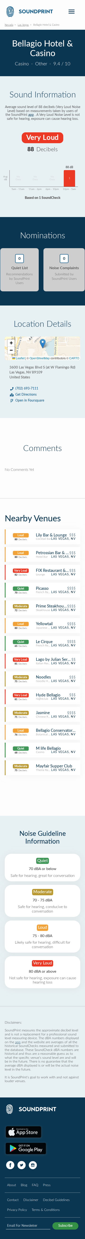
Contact (13, 1200)
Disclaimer (30, 1200)
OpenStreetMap (40, 358)
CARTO (74, 358)
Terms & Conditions (46, 1210)
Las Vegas (23, 25)
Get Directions (26, 394)
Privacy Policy (17, 1210)
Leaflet (20, 358)
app (31, 115)
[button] (43, 343)
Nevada (9, 25)
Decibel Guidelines (56, 1200)
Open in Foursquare (29, 400)
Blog (24, 1185)
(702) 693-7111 (26, 388)
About (11, 1185)
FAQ (35, 1185)
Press (47, 1185)
